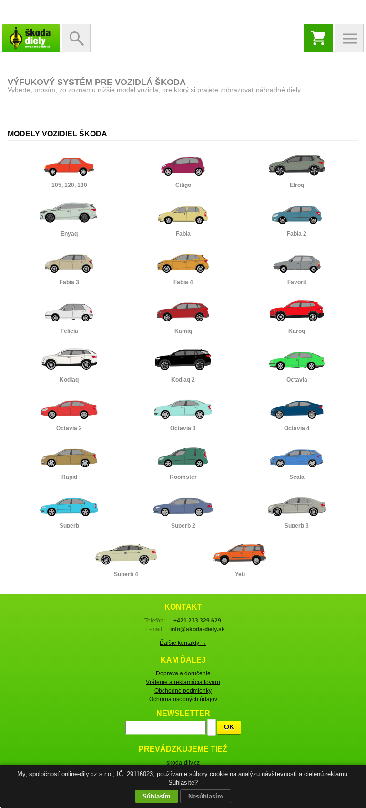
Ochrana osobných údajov (183, 699)
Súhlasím (156, 796)
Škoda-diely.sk (31, 38)
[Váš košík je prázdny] (318, 38)
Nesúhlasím (205, 796)
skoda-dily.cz (183, 762)
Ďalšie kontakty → (183, 643)
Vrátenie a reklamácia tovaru (183, 682)
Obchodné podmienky (183, 690)
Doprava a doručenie (183, 673)
